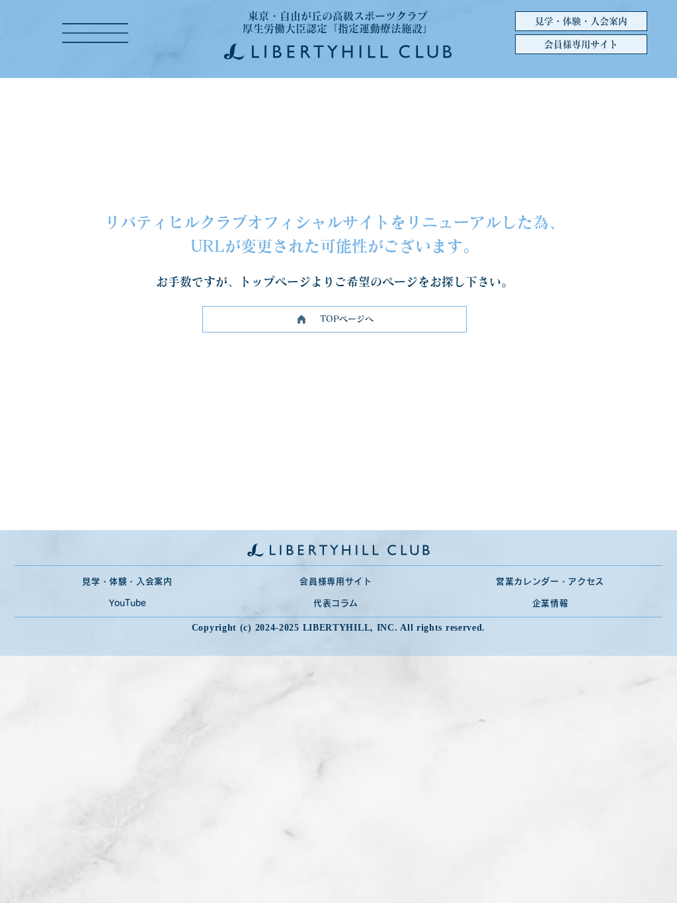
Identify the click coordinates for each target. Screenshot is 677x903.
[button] (95, 33)
